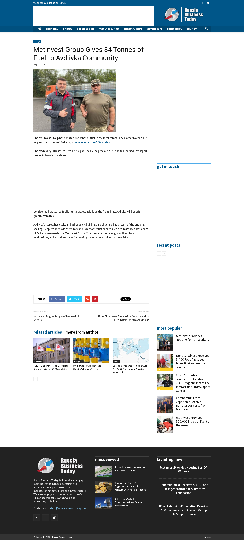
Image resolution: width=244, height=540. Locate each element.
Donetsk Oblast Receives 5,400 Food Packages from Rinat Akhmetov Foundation (192, 361)
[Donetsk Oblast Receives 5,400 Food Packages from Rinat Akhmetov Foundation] (165, 362)
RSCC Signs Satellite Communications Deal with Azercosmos (129, 502)
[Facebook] (197, 3)
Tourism (192, 28)
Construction (85, 28)
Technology (174, 28)
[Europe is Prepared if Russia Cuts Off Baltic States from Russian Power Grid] (131, 350)
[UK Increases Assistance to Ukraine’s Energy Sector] (91, 350)
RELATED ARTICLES (47, 332)
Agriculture (154, 28)
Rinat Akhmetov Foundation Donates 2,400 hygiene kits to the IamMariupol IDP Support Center (193, 383)
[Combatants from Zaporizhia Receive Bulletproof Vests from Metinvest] (165, 404)
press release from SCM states (92, 142)
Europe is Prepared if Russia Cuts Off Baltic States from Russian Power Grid (130, 369)
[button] (207, 29)
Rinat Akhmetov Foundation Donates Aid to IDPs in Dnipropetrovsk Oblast (123, 318)
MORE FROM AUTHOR (82, 332)
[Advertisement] (91, 185)
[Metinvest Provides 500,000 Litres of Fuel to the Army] (165, 424)
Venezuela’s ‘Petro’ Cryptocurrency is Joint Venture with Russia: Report (130, 486)
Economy (52, 28)
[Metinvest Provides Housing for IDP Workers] (165, 342)
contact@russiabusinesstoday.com (67, 508)
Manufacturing (109, 28)
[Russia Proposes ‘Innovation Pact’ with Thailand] (103, 471)
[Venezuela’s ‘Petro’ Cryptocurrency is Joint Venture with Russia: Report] (103, 487)
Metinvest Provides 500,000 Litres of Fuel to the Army (192, 421)
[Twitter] (208, 3)
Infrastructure (133, 28)
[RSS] (202, 3)
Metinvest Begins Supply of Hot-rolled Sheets (56, 318)
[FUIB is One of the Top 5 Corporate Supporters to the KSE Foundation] (51, 350)
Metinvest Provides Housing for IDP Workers (192, 338)
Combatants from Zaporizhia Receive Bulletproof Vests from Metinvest (191, 403)
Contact (207, 537)
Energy (67, 28)
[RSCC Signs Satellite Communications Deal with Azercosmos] (103, 503)
